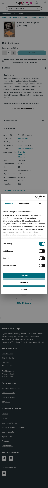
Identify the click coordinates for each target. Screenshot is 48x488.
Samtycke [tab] (9, 203)
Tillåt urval (24, 283)
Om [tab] (39, 203)
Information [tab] (24, 203)
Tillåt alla (24, 276)
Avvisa (24, 289)
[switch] (42, 251)
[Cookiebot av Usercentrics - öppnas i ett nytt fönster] (35, 197)
